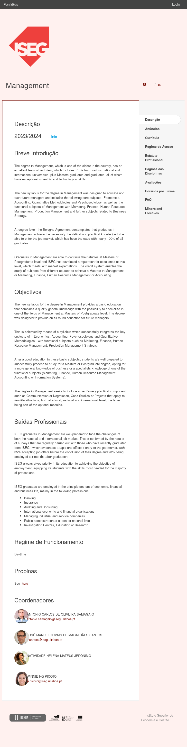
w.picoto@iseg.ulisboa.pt (44, 681)
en (159, 84)
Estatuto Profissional (154, 157)
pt (151, 84)
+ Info (52, 136)
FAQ (148, 199)
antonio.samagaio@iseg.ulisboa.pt (51, 619)
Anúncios (152, 128)
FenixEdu (11, 4)
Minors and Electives (153, 210)
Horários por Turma (160, 191)
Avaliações (153, 182)
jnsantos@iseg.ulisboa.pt (44, 639)
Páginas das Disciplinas (154, 171)
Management (27, 85)
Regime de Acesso (159, 146)
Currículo (152, 137)
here (25, 583)
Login (176, 4)
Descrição (152, 119)
